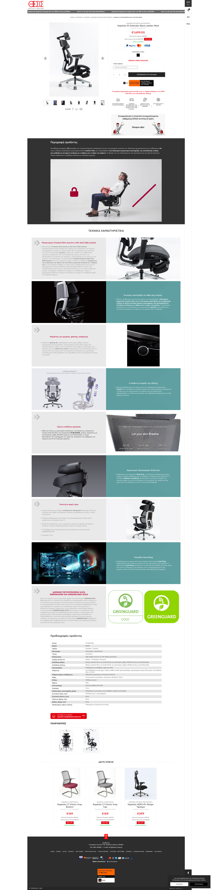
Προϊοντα (79, 17)
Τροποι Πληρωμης (103, 851)
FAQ (188, 24)
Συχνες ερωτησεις (138, 851)
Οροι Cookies (79, 851)
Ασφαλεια (129, 851)
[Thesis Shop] (36, 5)
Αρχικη (72, 17)
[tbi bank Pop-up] (138, 83)
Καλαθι (64, 851)
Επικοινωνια (149, 851)
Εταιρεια (58, 851)
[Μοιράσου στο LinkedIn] (77, 109)
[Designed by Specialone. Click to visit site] (176, 888)
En (188, 17)
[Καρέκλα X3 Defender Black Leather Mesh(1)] (77, 740)
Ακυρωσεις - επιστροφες (117, 851)
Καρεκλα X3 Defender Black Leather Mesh (128, 17)
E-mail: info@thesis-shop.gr (113, 847)
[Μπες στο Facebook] (188, 872)
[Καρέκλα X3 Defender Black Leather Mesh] (138, 125)
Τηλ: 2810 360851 (96, 847)
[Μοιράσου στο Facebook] (73, 109)
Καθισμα (87, 17)
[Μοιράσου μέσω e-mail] (81, 109)
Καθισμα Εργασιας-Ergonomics (101, 17)
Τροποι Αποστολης (90, 851)
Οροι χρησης (158, 851)
